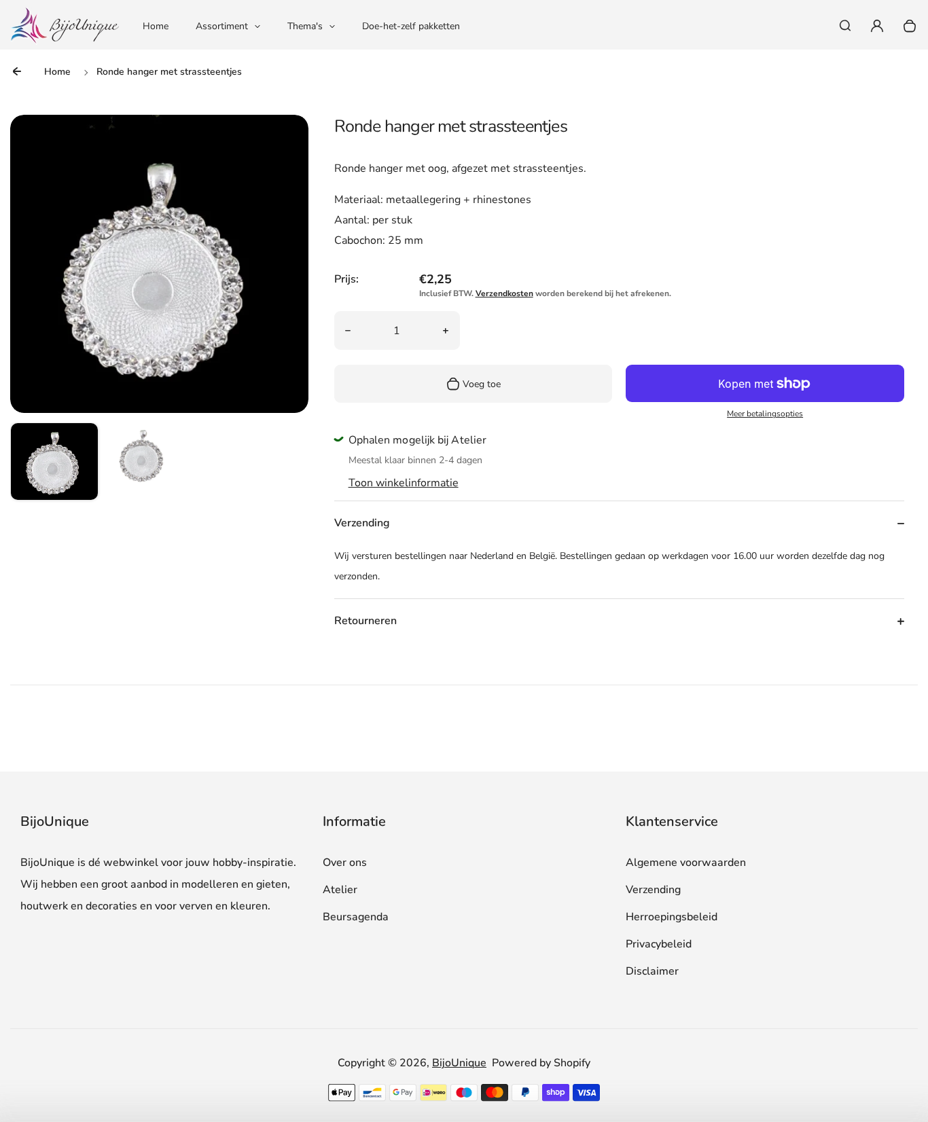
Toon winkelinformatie (404, 482)
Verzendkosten (504, 293)
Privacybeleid (659, 944)
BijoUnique (459, 1062)
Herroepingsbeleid (671, 916)
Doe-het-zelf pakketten (411, 26)
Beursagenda (356, 916)
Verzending (653, 889)
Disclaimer (652, 971)
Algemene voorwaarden (686, 862)
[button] (54, 466)
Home (155, 26)
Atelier (340, 889)
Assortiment (222, 26)
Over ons (345, 862)
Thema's (305, 26)
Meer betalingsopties (765, 413)
